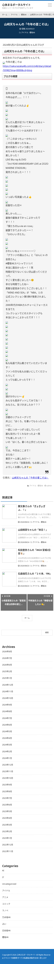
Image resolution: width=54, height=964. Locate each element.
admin (49, 485)
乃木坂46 (6, 917)
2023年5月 (7, 811)
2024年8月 (7, 711)
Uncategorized (9, 883)
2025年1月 (7, 678)
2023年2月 (7, 831)
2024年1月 (7, 758)
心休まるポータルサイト (16, 4)
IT (3, 877)
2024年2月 (7, 751)
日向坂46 (6, 930)
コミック (6, 903)
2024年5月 (7, 731)
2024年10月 (7, 698)
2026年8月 (7, 651)
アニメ (5, 897)
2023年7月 (7, 798)
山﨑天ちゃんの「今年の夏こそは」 (30, 477)
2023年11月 (7, 771)
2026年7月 (7, 658)
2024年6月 (7, 724)
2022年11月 (7, 851)
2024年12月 (7, 684)
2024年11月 (7, 691)
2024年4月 (7, 738)
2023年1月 (7, 838)
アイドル (6, 890)
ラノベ (5, 910)
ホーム (27, 618)
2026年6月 (7, 664)
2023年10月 (7, 778)
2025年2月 (7, 671)
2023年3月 (7, 824)
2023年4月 (7, 818)
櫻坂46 (5, 937)
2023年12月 (7, 764)
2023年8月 (7, 791)
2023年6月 (7, 804)
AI (3, 870)
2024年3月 (7, 744)
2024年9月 (7, 704)
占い (4, 923)
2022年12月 (7, 844)
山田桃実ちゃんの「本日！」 (33, 529)
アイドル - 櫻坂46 (28, 32)
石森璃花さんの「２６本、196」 (35, 573)
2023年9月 (7, 784)
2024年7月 (7, 718)
